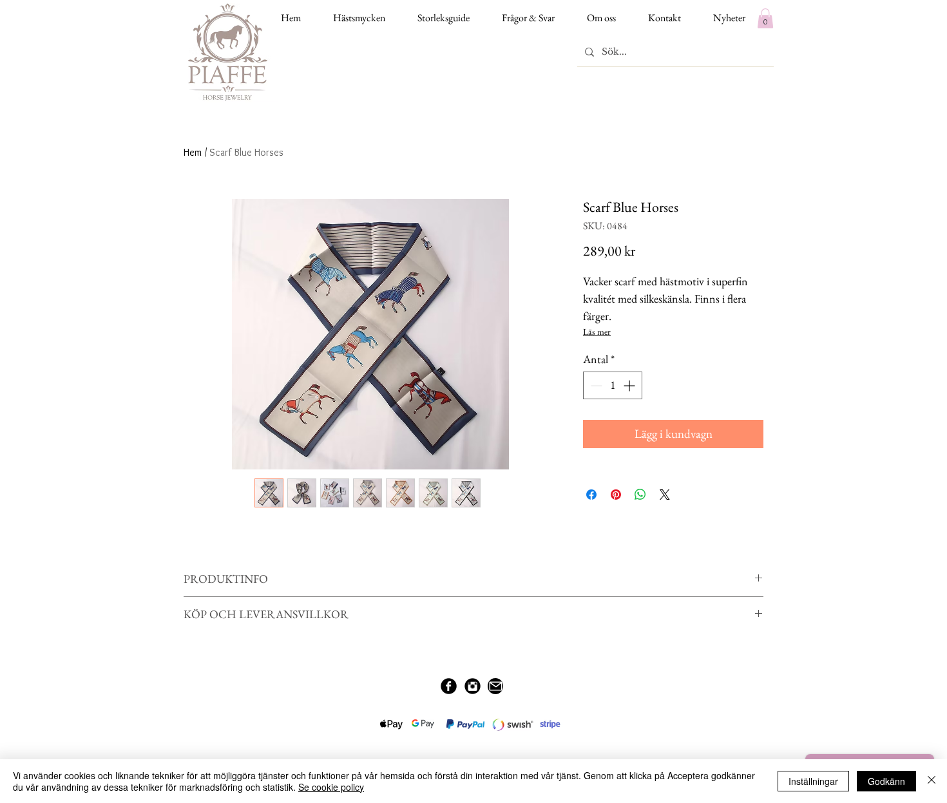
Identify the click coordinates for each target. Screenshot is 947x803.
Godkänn (886, 781)
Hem (193, 152)
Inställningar (813, 781)
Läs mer (597, 331)
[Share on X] (665, 494)
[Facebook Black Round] (449, 686)
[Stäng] (931, 781)
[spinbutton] (612, 385)
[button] (765, 18)
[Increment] (630, 385)
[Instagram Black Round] (472, 686)
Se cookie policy (331, 786)
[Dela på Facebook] (591, 494)
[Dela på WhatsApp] (640, 494)
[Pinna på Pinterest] (616, 494)
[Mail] (495, 686)
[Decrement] (595, 385)
